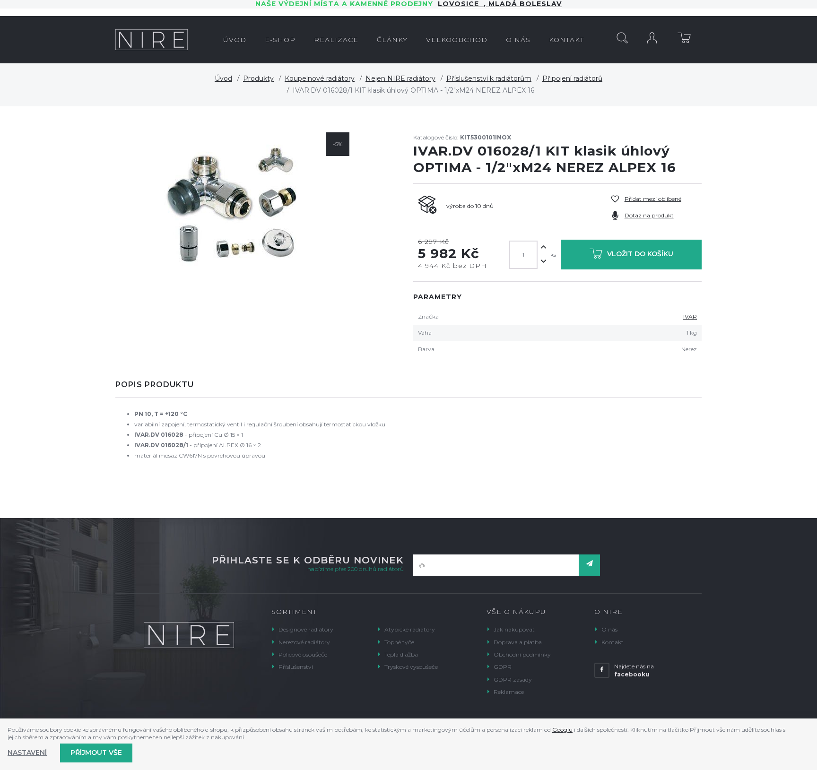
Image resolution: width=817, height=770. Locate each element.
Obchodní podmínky (522, 654)
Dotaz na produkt (649, 215)
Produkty (258, 78)
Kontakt (612, 642)
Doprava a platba (518, 642)
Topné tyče (399, 642)
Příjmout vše (96, 752)
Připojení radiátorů (572, 78)
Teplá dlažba (401, 654)
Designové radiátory (305, 629)
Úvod (223, 78)
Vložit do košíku (640, 254)
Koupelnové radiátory (320, 78)
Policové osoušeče (302, 654)
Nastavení (27, 752)
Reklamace (509, 691)
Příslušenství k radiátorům (488, 78)
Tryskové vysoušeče (411, 666)
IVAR (690, 316)
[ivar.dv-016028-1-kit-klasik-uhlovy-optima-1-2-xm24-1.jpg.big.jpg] (234, 206)
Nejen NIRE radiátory (400, 78)
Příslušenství (295, 666)
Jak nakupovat (514, 629)
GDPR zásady (513, 679)
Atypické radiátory (409, 629)
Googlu (562, 729)
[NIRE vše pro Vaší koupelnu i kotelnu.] (151, 39)
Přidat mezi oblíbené (653, 198)
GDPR (503, 666)
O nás (609, 629)
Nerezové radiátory (304, 642)
